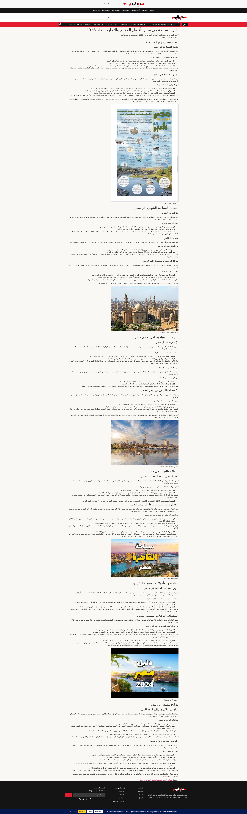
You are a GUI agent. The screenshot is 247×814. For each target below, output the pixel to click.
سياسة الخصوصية (118, 801)
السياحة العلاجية (157, 780)
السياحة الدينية (168, 780)
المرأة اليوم (96, 10)
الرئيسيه (151, 10)
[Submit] (68, 795)
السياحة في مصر (145, 780)
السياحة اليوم (106, 10)
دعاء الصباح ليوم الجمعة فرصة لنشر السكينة (159, 24)
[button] (60, 23)
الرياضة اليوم (116, 10)
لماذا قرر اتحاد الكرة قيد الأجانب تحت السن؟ (131, 24)
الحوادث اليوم (126, 10)
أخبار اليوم (145, 10)
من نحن (141, 794)
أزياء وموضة (136, 10)
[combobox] (85, 17)
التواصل (141, 798)
